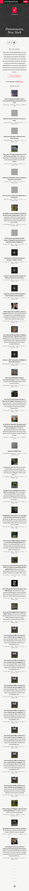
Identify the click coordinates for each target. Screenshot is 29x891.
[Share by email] (14, 42)
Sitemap (14, 878)
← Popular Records (14, 76)
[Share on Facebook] (9, 42)
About (14, 868)
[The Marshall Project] (10, 1)
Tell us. (21, 81)
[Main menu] (1, 1)
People (14, 871)
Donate (25, 1)
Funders (14, 881)
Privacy (14, 875)
